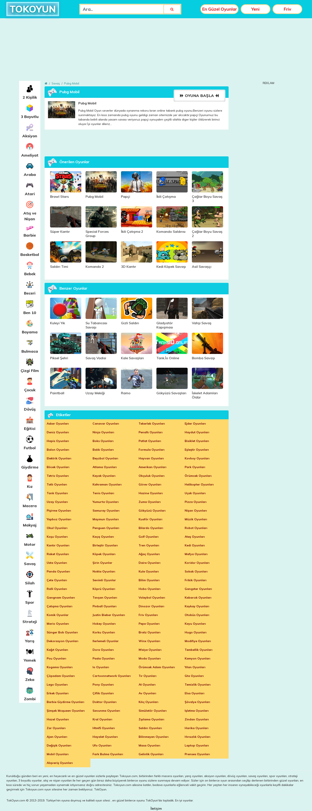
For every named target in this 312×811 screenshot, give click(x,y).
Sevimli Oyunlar (104, 580)
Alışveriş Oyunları (60, 763)
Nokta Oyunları (104, 571)
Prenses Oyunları (197, 754)
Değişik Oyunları (59, 745)
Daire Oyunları (149, 563)
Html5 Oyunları (104, 728)
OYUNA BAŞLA (199, 95)
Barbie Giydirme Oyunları (65, 702)
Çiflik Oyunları (103, 693)
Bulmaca (29, 351)
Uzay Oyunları (57, 502)
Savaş (30, 563)
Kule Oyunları (149, 571)
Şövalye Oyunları (197, 702)
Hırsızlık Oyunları (197, 737)
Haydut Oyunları (197, 432)
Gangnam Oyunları (61, 597)
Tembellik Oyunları (198, 650)
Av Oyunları (147, 693)
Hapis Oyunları (58, 441)
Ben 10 (29, 312)
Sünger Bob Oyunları (62, 632)
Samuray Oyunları (106, 510)
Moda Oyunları (150, 658)
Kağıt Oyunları (57, 650)
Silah (30, 583)
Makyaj (30, 525)
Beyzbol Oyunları (105, 458)
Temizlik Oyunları (198, 684)
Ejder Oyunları (195, 423)
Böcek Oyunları (58, 467)
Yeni (255, 9)
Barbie (30, 235)
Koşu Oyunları (57, 537)
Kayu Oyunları (195, 624)
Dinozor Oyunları (151, 606)
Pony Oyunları (103, 684)
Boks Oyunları (103, 441)
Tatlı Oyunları (57, 484)
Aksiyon (29, 135)
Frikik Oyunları (196, 580)
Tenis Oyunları (103, 493)
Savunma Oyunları (106, 711)
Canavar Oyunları (106, 423)
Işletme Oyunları (197, 711)
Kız (30, 486)
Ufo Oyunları (102, 745)
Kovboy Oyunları (197, 458)
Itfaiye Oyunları (150, 650)
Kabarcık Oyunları (198, 597)
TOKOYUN (33, 9)
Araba (30, 174)
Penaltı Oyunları (151, 432)
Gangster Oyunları (198, 589)
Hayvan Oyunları (151, 458)
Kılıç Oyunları (148, 702)
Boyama (30, 332)
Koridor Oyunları (197, 563)
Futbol (30, 447)
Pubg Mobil (71, 83)
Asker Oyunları (58, 423)
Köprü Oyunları (104, 589)
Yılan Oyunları (195, 667)
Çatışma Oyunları (59, 606)
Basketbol (29, 254)
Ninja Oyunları (103, 432)
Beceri (29, 293)
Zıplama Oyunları (151, 719)
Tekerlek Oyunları (152, 423)
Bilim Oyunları (149, 580)
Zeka (29, 679)
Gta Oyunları (194, 676)
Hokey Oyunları (104, 624)
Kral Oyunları (102, 719)
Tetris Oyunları (58, 476)
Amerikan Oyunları (152, 467)
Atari (30, 193)
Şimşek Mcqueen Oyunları (66, 711)
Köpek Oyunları (104, 554)
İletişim (156, 808)
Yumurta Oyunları (106, 502)
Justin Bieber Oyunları (109, 615)
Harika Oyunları (196, 728)
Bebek (29, 273)
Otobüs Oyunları (197, 615)
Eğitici (29, 428)
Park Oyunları (195, 467)
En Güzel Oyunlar (219, 9)
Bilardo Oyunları (151, 528)
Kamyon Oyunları (197, 658)
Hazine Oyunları (151, 493)
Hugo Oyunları (196, 632)
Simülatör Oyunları (153, 711)
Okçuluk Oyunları (151, 476)
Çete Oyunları (57, 580)
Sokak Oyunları (196, 571)
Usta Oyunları (57, 563)
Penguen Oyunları (106, 528)
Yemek (30, 660)
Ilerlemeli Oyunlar (106, 641)
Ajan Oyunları (57, 737)
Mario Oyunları (58, 624)
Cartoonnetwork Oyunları (112, 676)
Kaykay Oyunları (197, 606)
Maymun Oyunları (106, 519)
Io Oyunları (101, 667)
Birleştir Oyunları (105, 545)
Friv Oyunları (148, 615)
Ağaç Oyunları (149, 554)
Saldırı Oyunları (150, 728)
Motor (29, 544)
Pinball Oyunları (105, 606)
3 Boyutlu (30, 116)
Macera (30, 505)
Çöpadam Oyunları (61, 676)
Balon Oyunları (58, 450)
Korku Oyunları (104, 632)
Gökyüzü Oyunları (152, 510)
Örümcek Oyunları (198, 476)
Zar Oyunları (56, 728)
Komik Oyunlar (58, 615)
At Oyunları (147, 684)
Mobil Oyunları (58, 754)
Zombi (30, 698)
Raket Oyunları (58, 554)
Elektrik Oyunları (59, 458)
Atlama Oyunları (105, 467)
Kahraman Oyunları (107, 484)
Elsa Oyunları (194, 693)
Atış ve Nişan (29, 216)
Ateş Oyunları (195, 537)
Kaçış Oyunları (103, 537)
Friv (287, 9)
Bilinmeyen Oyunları (154, 737)
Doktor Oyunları (105, 702)
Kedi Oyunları (195, 545)
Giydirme (29, 467)
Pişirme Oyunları (59, 510)
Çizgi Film (30, 370)
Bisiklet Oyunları (197, 441)
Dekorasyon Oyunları (62, 641)
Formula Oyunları (151, 450)
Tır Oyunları (147, 676)
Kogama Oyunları (60, 667)
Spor (29, 602)
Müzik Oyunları (196, 519)
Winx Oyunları (149, 641)
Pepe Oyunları (149, 624)
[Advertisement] (156, 51)
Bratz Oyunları (149, 632)
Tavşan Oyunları (105, 597)
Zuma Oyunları (150, 502)
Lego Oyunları (57, 684)
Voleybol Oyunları (152, 597)
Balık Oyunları (103, 450)
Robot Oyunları (196, 528)
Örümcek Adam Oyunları (157, 667)
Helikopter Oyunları (199, 484)
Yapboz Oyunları (59, 519)
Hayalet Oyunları (105, 737)
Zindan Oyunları (197, 719)
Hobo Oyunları (149, 589)
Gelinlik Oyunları (151, 754)
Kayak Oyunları (104, 476)
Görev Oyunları (150, 484)
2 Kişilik (30, 97)
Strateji (29, 621)
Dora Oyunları (103, 650)
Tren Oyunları (149, 545)
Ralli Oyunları (57, 589)
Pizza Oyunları (196, 502)
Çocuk (29, 389)
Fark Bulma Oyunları (108, 754)
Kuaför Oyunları (150, 519)
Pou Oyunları (56, 658)
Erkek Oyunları (58, 693)
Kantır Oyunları (58, 545)
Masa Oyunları (149, 745)
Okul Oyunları (57, 528)
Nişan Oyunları (196, 510)
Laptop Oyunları (197, 745)
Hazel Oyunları (58, 719)
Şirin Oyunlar (102, 563)
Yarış (29, 640)
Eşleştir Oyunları (197, 450)
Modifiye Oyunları (198, 641)
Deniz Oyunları (58, 432)
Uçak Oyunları (195, 493)
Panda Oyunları (58, 571)
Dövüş (30, 409)
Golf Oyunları (149, 537)
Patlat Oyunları (150, 441)
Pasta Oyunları (104, 658)
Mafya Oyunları (196, 554)
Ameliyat (29, 155)
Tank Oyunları (57, 493)
